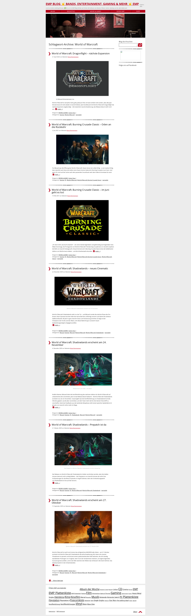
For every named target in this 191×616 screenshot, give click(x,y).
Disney (130, 589)
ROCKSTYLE (71, 11)
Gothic (130, 593)
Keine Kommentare (73, 57)
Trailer (130, 600)
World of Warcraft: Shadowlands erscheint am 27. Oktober (79, 501)
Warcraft (72, 332)
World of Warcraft (70, 115)
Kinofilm (75, 597)
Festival (83, 593)
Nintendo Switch (113, 597)
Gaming (62, 115)
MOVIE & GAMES (95, 11)
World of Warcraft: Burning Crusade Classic (89, 180)
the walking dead (123, 600)
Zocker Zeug (72, 113)
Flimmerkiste (96, 593)
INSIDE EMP (120, 11)
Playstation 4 (65, 600)
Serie (92, 600)
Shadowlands (75, 415)
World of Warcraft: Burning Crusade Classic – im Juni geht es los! (80, 191)
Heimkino (59, 597)
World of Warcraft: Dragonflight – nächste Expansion (81, 53)
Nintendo (103, 597)
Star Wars (113, 600)
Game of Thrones (105, 593)
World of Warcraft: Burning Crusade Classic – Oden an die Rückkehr (81, 125)
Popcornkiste (77, 600)
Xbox (85, 604)
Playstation (54, 600)
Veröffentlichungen (67, 604)
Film (89, 593)
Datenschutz (52, 611)
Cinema (125, 589)
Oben (135, 612)
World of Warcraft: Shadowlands (95, 332)
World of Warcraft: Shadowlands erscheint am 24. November (79, 343)
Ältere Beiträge (57, 581)
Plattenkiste (130, 597)
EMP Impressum (61, 611)
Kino (67, 597)
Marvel (83, 597)
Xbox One (91, 604)
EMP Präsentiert (76, 593)
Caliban (115, 589)
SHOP (138, 11)
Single (96, 600)
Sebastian (87, 600)
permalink (78, 115)
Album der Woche (89, 589)
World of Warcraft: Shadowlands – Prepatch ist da (79, 424)
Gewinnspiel (125, 593)
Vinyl (79, 604)
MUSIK (53, 11)
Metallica (88, 597)
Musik (95, 597)
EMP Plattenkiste (60, 593)
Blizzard (62, 332)
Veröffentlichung (54, 604)
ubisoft (134, 600)
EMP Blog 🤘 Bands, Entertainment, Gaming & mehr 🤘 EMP (92, 4)
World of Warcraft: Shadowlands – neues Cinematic (80, 268)
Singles (101, 600)
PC (65, 180)
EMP (135, 589)
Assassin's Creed (104, 589)
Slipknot (107, 600)
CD (120, 589)
